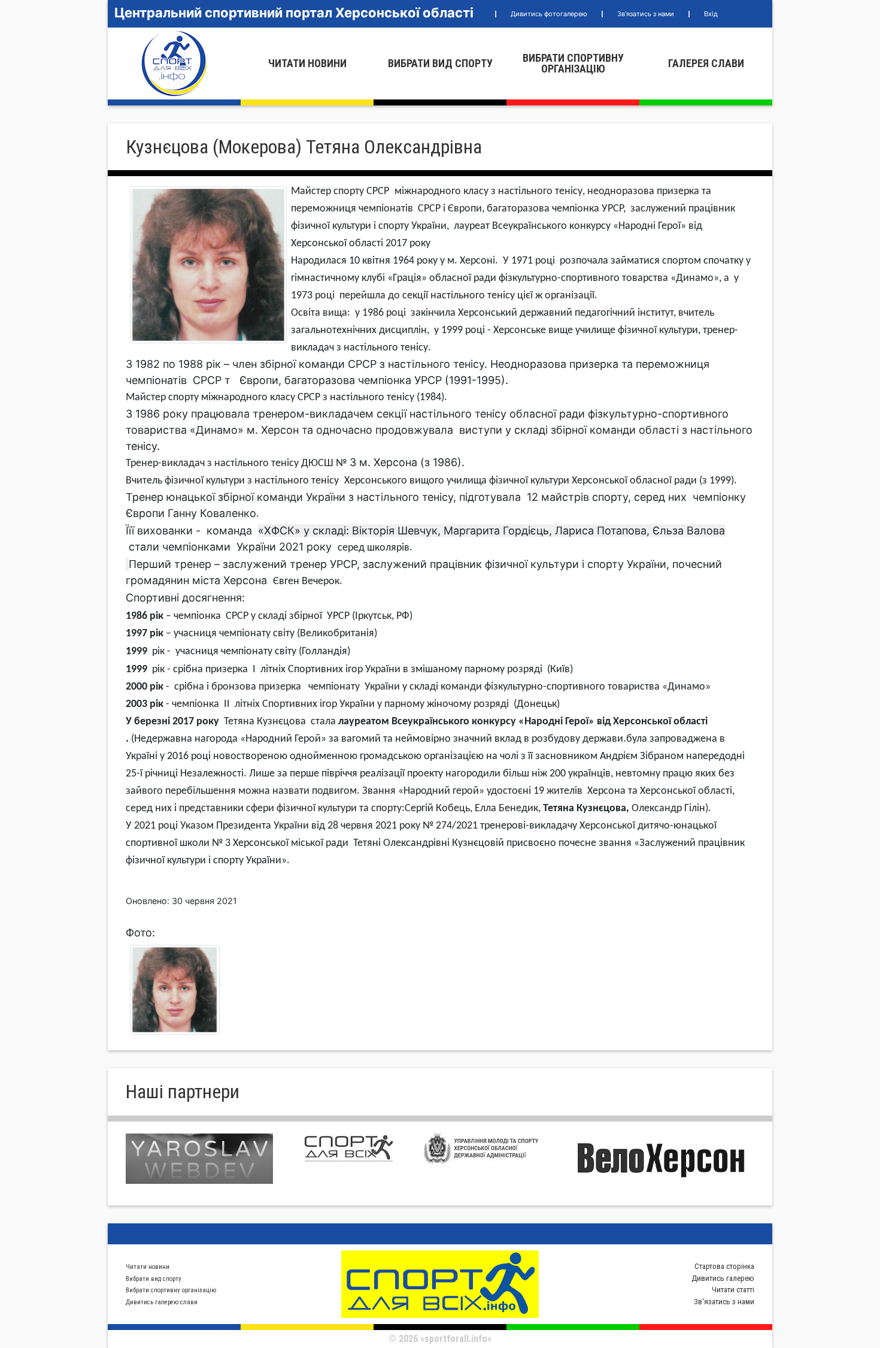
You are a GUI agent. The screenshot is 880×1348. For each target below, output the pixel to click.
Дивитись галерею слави (162, 1302)
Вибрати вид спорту (440, 63)
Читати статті (733, 1289)
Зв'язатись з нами (645, 14)
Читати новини (307, 63)
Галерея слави (706, 63)
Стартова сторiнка (724, 1266)
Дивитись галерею (722, 1278)
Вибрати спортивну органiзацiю (573, 63)
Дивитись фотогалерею (549, 14)
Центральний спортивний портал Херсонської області (294, 12)
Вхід (711, 14)
